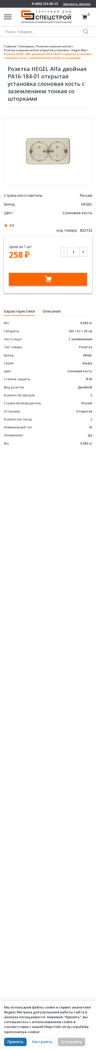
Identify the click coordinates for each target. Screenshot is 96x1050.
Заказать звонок (77, 4)
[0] (84, 17)
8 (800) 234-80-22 (45, 4)
